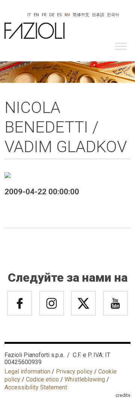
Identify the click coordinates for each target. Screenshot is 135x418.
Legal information (27, 371)
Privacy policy (74, 371)
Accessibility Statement (35, 387)
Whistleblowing (84, 379)
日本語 (98, 14)
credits (123, 395)
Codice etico (42, 379)
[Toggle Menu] (121, 46)
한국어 (113, 14)
